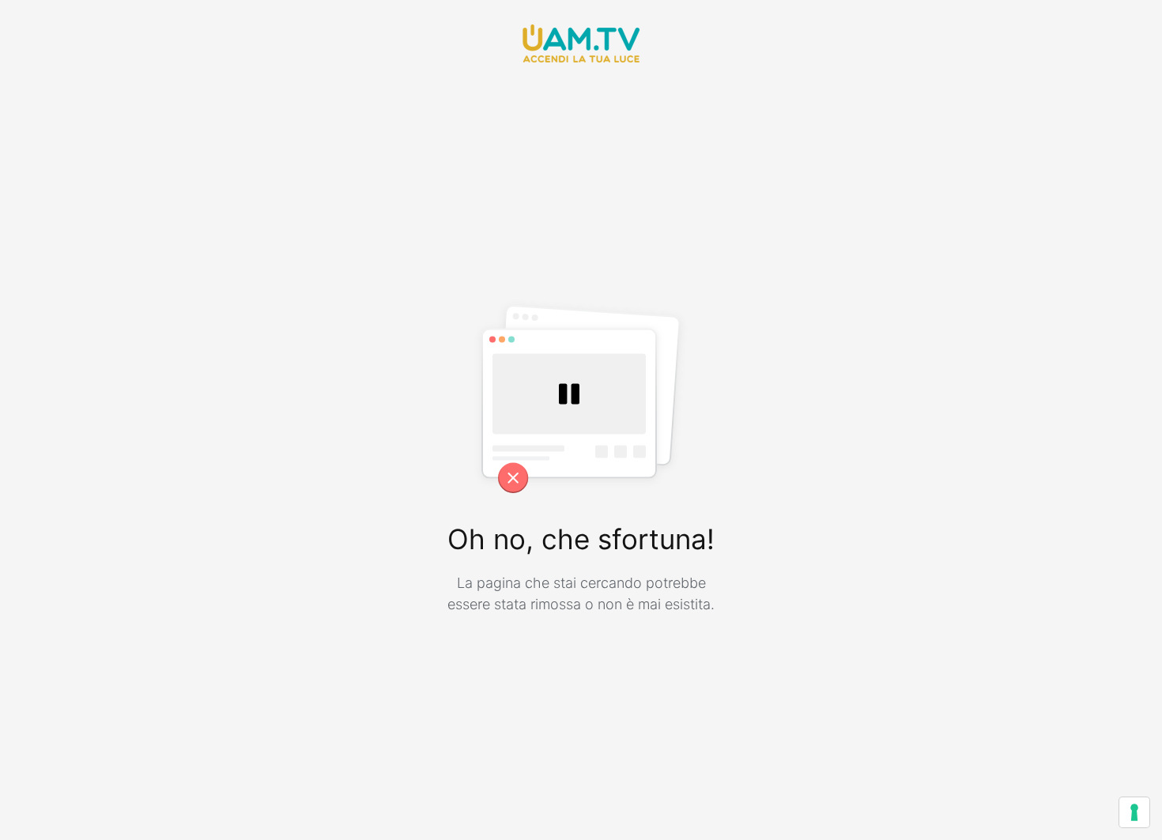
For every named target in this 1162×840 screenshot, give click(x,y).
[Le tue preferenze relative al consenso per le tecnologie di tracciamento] (1134, 812)
